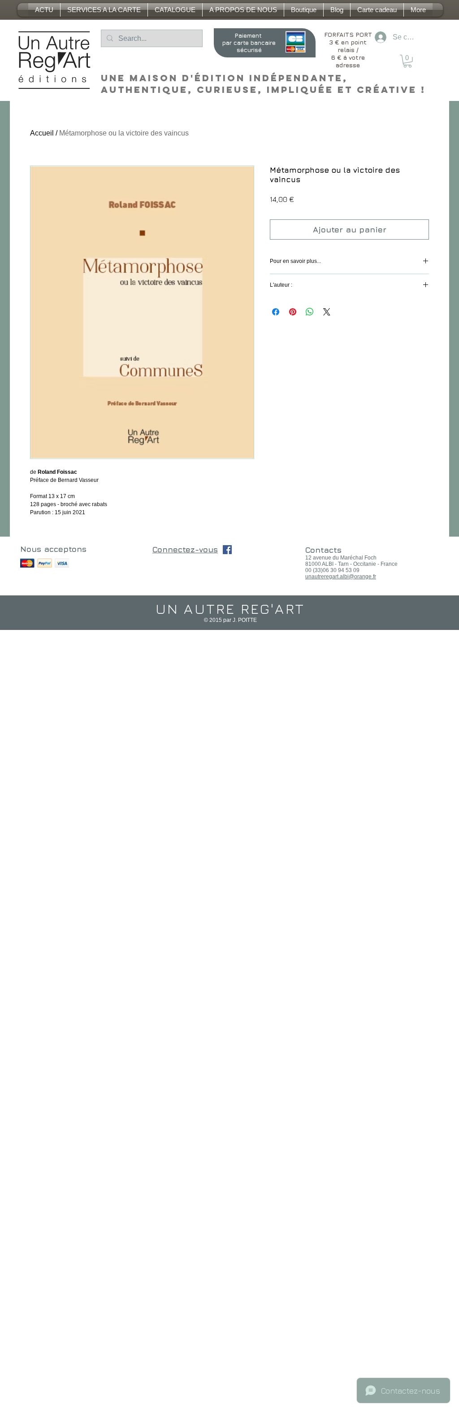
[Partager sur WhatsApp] (309, 311)
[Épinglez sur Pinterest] (292, 311)
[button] (407, 61)
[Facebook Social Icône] (227, 549)
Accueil (42, 133)
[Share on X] (326, 311)
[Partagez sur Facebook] (275, 311)
